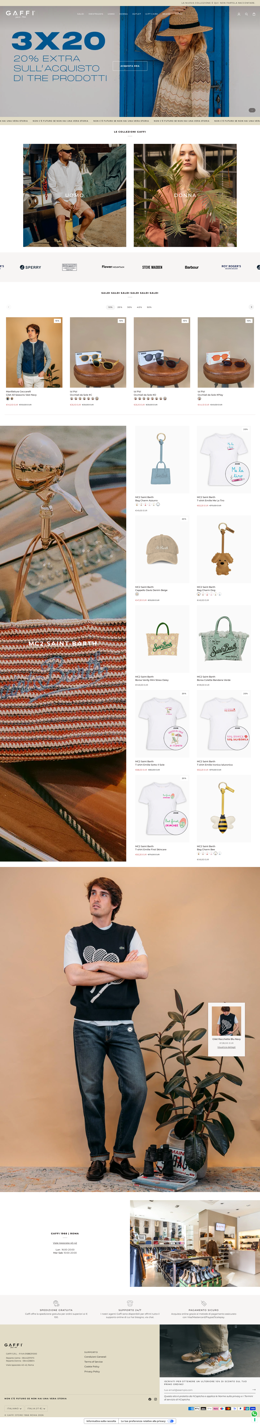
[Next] (251, 307)
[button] (111, 14)
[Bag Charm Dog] (224, 549)
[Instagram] (155, 1399)
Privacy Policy (92, 1371)
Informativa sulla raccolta (101, 1421)
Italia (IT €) (34, 1408)
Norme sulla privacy (229, 1396)
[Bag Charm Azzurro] (162, 459)
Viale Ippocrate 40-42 (65, 1243)
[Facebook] (150, 1399)
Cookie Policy (91, 1366)
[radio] (7, 398)
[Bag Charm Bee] (224, 808)
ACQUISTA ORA (130, 66)
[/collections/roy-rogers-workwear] (135, 267)
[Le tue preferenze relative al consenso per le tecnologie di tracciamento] (255, 1420)
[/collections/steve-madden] (56, 267)
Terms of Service (93, 1361)
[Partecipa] (253, 1389)
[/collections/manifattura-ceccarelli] (211, 267)
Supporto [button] (91, 1352)
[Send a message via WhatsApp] (254, 1414)
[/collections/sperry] (171, 267)
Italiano (13, 1408)
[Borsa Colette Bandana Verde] (224, 639)
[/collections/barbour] (96, 267)
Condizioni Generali (95, 1356)
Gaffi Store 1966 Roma (22, 1415)
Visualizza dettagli (226, 1047)
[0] (130, 1029)
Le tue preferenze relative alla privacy (143, 1421)
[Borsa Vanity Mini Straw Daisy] (162, 639)
